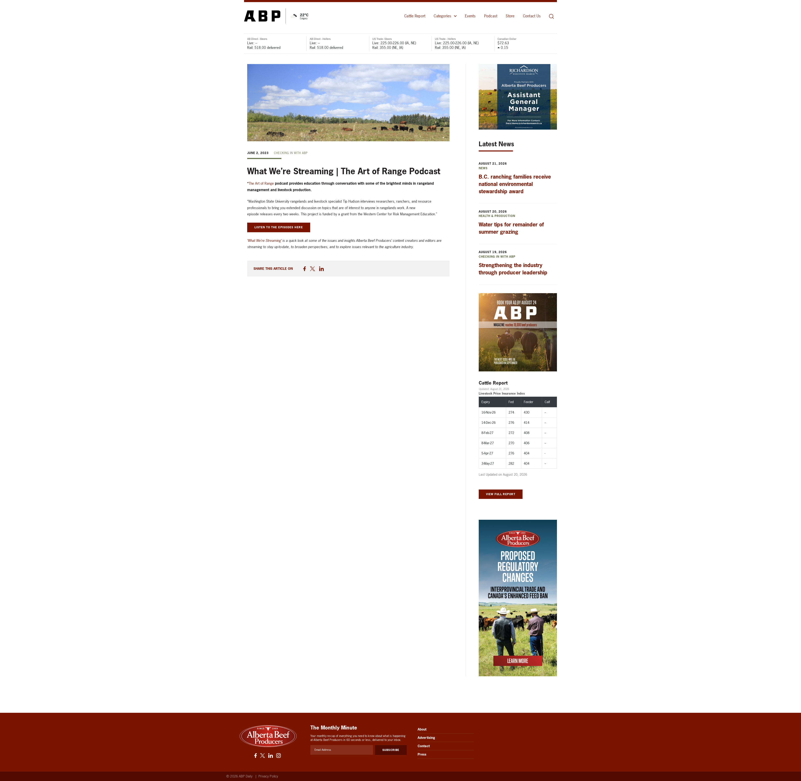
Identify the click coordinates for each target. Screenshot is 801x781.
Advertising (426, 737)
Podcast (490, 16)
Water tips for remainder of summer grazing (511, 228)
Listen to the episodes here (278, 227)
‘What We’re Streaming (264, 240)
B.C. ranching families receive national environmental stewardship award (515, 184)
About (422, 729)
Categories (442, 16)
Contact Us (532, 16)
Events (470, 16)
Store (510, 16)
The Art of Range (261, 183)
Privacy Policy (268, 776)
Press (422, 754)
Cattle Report (414, 16)
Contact (424, 746)
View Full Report (500, 494)
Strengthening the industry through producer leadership (513, 269)
